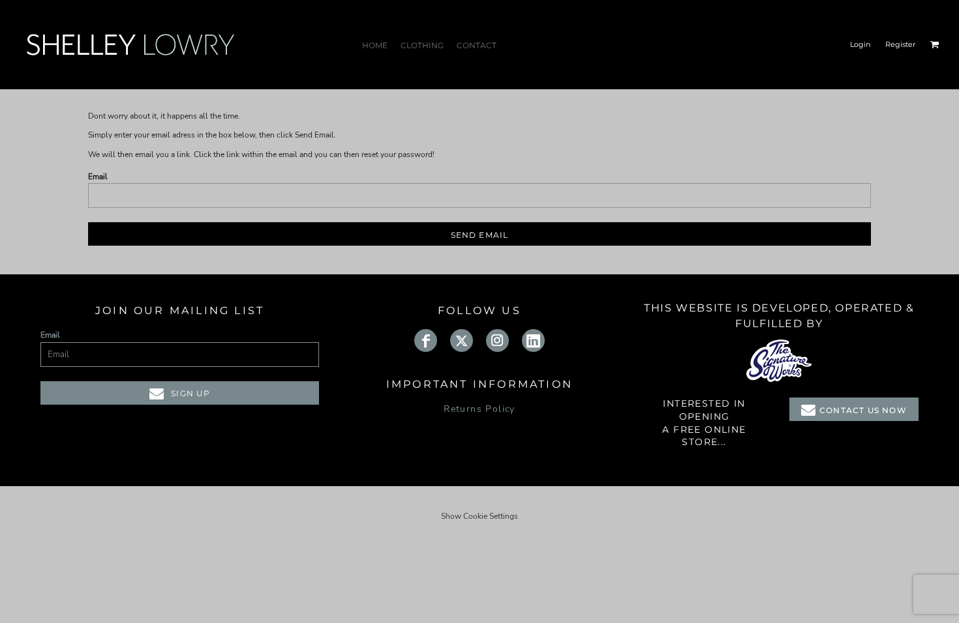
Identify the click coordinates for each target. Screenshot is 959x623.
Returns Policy (479, 409)
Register (900, 44)
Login (860, 44)
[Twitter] (461, 340)
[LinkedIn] (533, 340)
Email (98, 176)
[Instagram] (497, 340)
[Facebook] (425, 340)
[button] (934, 44)
